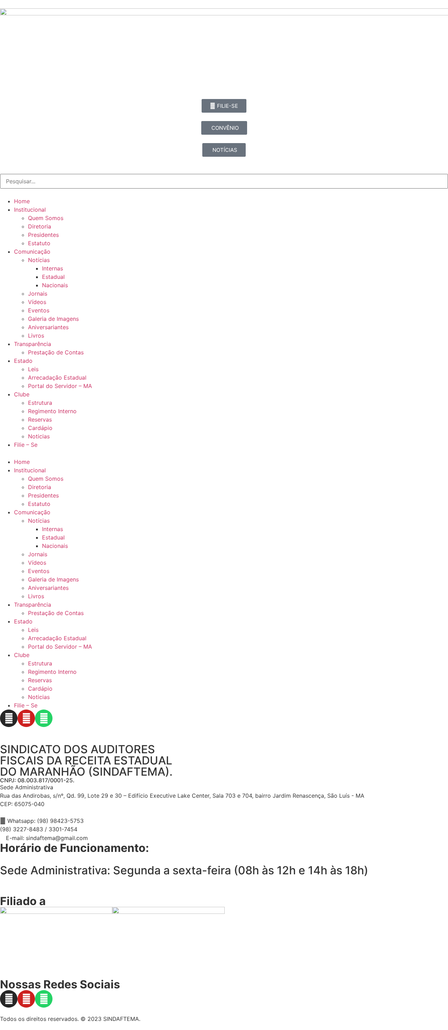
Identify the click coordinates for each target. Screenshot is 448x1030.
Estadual (53, 276)
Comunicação (32, 251)
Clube (21, 394)
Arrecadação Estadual (57, 377)
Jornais (37, 293)
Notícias (39, 259)
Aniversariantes (48, 327)
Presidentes (43, 234)
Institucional (30, 209)
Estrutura (40, 402)
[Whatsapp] (43, 718)
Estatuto (39, 243)
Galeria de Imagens (53, 318)
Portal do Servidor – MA (60, 385)
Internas (52, 268)
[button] (224, 453)
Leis (33, 369)
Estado (23, 360)
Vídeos (37, 301)
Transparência (32, 343)
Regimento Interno (52, 411)
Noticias (39, 436)
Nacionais (55, 285)
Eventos (38, 310)
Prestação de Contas (56, 352)
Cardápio (40, 427)
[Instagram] (9, 718)
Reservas (40, 419)
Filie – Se (25, 444)
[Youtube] (26, 718)
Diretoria (39, 226)
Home (22, 201)
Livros (36, 335)
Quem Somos (45, 217)
